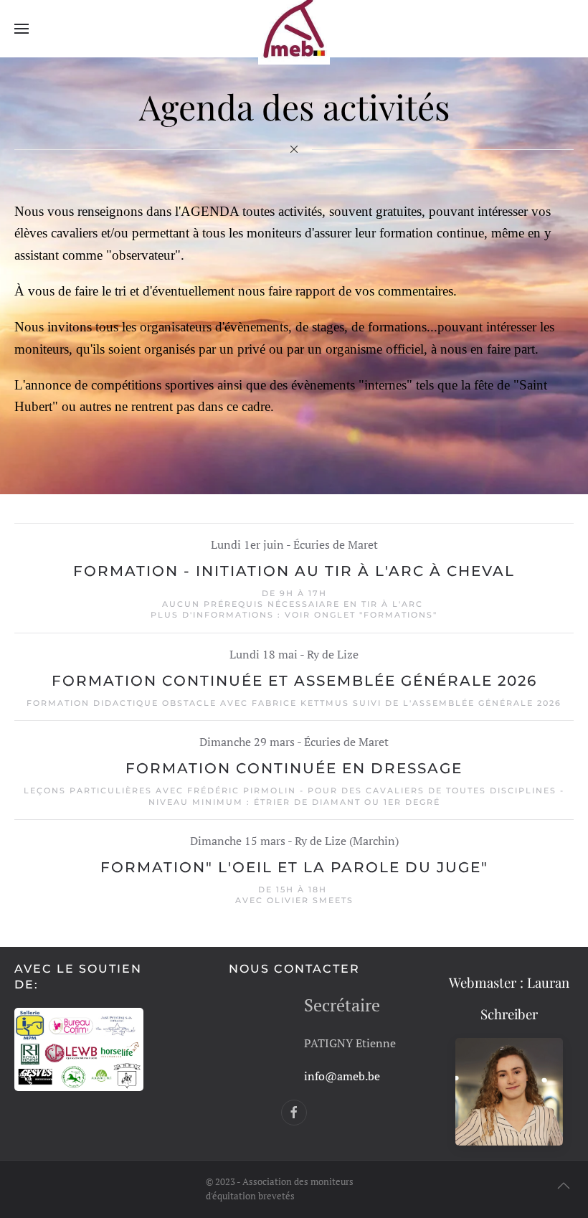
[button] (21, 28)
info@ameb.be (342, 1076)
